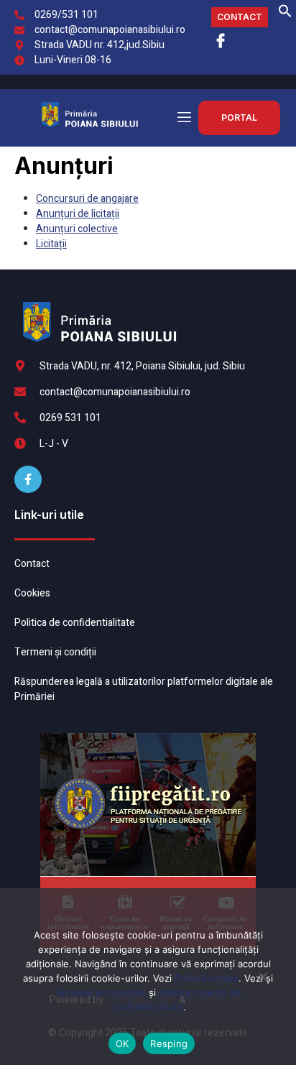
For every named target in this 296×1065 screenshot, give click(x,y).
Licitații (51, 244)
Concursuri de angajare (87, 198)
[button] (285, 14)
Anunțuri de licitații (77, 213)
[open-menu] (183, 117)
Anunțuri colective (77, 228)
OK (122, 1043)
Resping (169, 1043)
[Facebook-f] (28, 479)
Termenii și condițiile (100, 992)
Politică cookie (207, 978)
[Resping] (262, 982)
